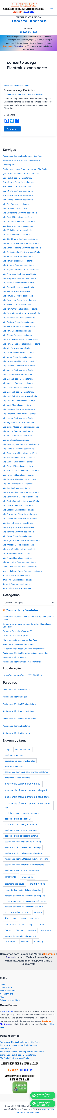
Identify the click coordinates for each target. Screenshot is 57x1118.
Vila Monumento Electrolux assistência (20, 361)
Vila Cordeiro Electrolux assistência (18, 510)
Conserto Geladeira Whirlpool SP (17, 631)
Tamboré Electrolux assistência (17, 588)
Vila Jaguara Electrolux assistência (18, 422)
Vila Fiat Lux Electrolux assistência (18, 484)
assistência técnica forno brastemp (21, 830)
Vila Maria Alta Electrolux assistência (19, 401)
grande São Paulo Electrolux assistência (21, 173)
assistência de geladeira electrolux (20, 761)
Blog (2, 997)
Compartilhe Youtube (22, 610)
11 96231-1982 (28, 32)
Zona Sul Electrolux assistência (17, 186)
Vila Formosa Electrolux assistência (18, 475)
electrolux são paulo (14, 924)
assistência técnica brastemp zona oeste (27, 796)
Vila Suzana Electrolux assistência (18, 226)
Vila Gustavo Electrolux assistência (18, 449)
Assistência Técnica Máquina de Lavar (20, 704)
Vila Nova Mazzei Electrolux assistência (20, 339)
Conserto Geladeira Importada (16, 635)
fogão (31, 924)
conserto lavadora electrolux (17, 912)
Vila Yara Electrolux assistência (16, 208)
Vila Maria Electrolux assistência (17, 405)
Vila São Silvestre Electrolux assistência (20, 239)
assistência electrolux (14, 766)
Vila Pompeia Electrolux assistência (18, 282)
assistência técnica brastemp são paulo (26, 790)
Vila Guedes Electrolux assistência (18, 462)
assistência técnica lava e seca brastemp (24, 853)
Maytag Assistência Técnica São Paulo (20, 640)
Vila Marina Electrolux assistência (18, 379)
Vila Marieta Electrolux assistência (18, 387)
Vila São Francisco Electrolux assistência (21, 243)
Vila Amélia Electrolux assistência (17, 553)
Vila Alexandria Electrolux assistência (19, 562)
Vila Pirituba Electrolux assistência (18, 296)
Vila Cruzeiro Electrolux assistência (18, 505)
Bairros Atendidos (8, 990)
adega (7, 749)
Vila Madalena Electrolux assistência (19, 409)
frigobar (19, 930)
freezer (8, 930)
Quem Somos (6, 987)
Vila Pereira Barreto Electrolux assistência (21, 313)
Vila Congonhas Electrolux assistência (20, 514)
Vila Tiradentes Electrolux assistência (19, 221)
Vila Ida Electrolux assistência (16, 440)
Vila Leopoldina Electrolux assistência (19, 414)
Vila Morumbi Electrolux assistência (18, 352)
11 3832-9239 (38, 21)
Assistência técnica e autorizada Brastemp (22, 160)
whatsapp (38, 941)
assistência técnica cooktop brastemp (22, 813)
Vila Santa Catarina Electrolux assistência (21, 252)
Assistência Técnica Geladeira (16, 689)
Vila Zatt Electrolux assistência (16, 204)
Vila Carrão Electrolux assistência (18, 523)
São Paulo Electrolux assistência (17, 178)
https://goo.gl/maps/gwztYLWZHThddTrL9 (22, 675)
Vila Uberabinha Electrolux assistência (20, 213)
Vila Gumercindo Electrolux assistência (20, 453)
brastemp (10, 876)
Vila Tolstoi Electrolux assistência (17, 217)
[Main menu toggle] (51, 8)
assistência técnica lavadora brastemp (23, 847)
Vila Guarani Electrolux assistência (18, 466)
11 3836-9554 (18, 21)
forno (41, 924)
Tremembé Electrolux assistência (17, 580)
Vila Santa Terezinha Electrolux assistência (22, 248)
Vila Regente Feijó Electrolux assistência (21, 269)
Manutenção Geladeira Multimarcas (18, 644)
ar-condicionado (22, 749)
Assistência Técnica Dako (14, 657)
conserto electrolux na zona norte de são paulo (25, 901)
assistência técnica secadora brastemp (22, 870)
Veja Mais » (12, 130)
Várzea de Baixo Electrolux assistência (20, 566)
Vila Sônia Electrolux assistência (17, 230)
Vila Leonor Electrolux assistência (18, 418)
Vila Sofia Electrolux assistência (17, 234)
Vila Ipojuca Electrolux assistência (18, 431)
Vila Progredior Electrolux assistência (19, 278)
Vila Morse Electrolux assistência (17, 357)
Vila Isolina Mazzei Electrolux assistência (21, 427)
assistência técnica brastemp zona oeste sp (27, 805)
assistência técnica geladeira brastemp (23, 841)
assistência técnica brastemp (17, 778)
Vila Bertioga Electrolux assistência (18, 532)
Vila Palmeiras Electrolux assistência (19, 326)
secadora (25, 941)
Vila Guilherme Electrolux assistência (19, 457)
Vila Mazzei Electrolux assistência (18, 370)
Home (2, 984)
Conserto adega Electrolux (19, 90)
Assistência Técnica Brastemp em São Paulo (23, 156)
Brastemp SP (8, 165)
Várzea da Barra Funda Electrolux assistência (23, 571)
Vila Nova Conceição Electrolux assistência (22, 344)
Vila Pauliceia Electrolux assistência (18, 322)
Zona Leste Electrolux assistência (18, 200)
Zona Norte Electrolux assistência (18, 191)
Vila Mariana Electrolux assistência (18, 392)
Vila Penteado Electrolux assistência (19, 317)
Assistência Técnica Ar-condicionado (19, 711)
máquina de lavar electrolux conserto (21, 936)
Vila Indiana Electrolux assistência (18, 435)
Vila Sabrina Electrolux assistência (18, 256)
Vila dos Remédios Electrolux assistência (21, 492)
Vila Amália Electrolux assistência (17, 558)
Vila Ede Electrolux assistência (16, 488)
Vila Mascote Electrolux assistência (18, 374)
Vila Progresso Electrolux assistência (19, 274)
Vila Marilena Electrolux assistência (18, 383)
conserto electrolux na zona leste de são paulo (25, 896)
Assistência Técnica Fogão (15, 697)
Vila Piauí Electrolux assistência (17, 304)
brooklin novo (37, 883)
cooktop (38, 912)
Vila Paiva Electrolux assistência (17, 331)
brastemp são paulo (14, 884)
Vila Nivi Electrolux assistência (16, 348)
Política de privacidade (10, 1000)
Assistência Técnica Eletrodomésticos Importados (25, 653)
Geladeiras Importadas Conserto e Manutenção (24, 649)
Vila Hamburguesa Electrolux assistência (21, 444)
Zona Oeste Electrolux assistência (18, 195)
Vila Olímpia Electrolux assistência (18, 335)
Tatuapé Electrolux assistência (16, 584)
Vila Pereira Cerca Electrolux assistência (20, 309)
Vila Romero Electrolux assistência (18, 261)
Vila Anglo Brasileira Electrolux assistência (21, 540)
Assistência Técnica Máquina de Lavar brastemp (26, 859)
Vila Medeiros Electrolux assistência (19, 366)
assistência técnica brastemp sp (22, 783)
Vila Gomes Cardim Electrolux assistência (21, 470)
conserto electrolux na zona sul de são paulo (24, 906)
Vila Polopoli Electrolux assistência (18, 287)
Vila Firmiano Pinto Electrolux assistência (21, 479)
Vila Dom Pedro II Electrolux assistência (20, 497)
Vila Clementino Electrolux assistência (20, 518)
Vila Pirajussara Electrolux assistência (19, 300)
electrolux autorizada (30, 918)
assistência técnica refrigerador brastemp (24, 864)
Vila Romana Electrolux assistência (18, 265)
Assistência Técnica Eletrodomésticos (20, 718)
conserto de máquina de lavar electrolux (23, 890)
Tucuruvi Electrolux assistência (16, 575)
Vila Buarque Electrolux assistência (18, 527)
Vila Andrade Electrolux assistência (18, 545)
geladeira (32, 930)
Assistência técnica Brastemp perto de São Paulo (25, 169)
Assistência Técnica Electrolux (16, 86)
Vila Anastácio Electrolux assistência (19, 549)
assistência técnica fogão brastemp (21, 824)
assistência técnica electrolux (18, 819)
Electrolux (10, 918)
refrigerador (10, 941)
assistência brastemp (14, 755)
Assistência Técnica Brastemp (16, 726)
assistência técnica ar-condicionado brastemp (26, 772)
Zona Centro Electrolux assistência (18, 182)
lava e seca (46, 930)
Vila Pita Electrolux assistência (16, 291)
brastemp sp (27, 877)
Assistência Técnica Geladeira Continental (22, 662)
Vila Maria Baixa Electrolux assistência (20, 396)
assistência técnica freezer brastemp (21, 836)
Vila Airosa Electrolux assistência (17, 536)
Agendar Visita (6, 994)
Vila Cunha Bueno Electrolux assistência (21, 501)
